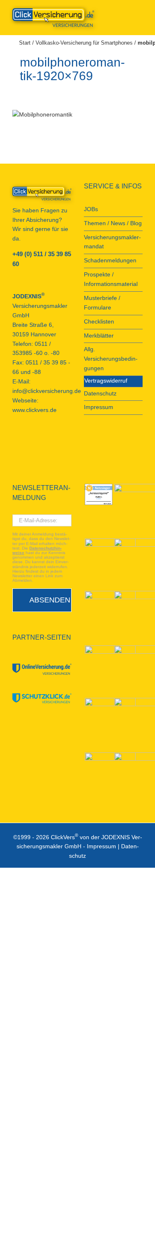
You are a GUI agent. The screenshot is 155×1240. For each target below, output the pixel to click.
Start (25, 43)
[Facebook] (14, 440)
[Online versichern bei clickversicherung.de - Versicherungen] (42, 193)
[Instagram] (59, 440)
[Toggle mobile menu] (139, 12)
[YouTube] (26, 440)
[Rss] (14, 453)
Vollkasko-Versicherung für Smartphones (84, 43)
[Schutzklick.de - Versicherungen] (42, 698)
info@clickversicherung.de (46, 391)
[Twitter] (48, 440)
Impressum (101, 846)
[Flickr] (37, 440)
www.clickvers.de (34, 410)
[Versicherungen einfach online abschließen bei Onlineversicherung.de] (42, 669)
